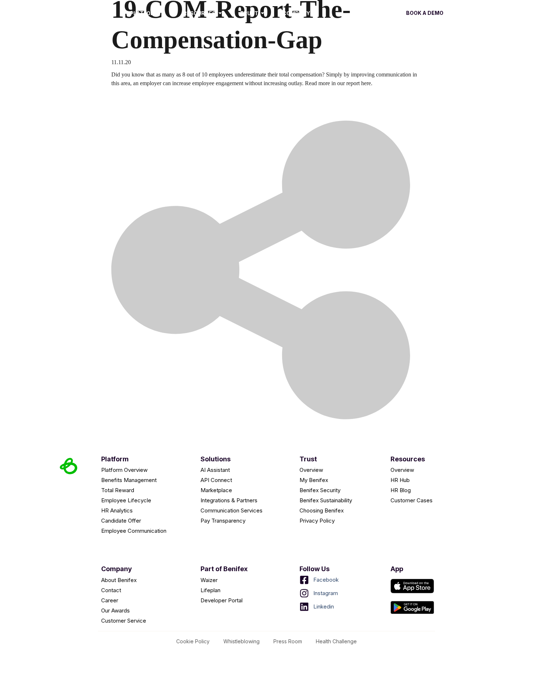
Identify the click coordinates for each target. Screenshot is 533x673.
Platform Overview (124, 469)
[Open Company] (314, 13)
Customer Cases (412, 500)
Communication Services (232, 510)
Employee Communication (133, 530)
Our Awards (115, 610)
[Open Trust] (262, 13)
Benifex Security (319, 490)
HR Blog (401, 490)
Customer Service (123, 620)
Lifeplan (210, 590)
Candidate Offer (121, 520)
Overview (311, 469)
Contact (111, 590)
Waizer (209, 580)
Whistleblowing (241, 641)
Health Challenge (336, 641)
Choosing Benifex (321, 510)
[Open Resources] (220, 13)
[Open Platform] (163, 13)
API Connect (216, 480)
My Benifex (313, 480)
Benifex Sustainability (325, 500)
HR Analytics (117, 510)
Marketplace (216, 490)
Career (109, 600)
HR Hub (400, 480)
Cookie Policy (193, 641)
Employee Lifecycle (126, 500)
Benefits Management (129, 480)
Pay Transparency (223, 520)
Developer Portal (222, 600)
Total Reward (117, 490)
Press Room (287, 641)
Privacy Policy (317, 520)
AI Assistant (215, 469)
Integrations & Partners (229, 500)
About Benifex (119, 580)
